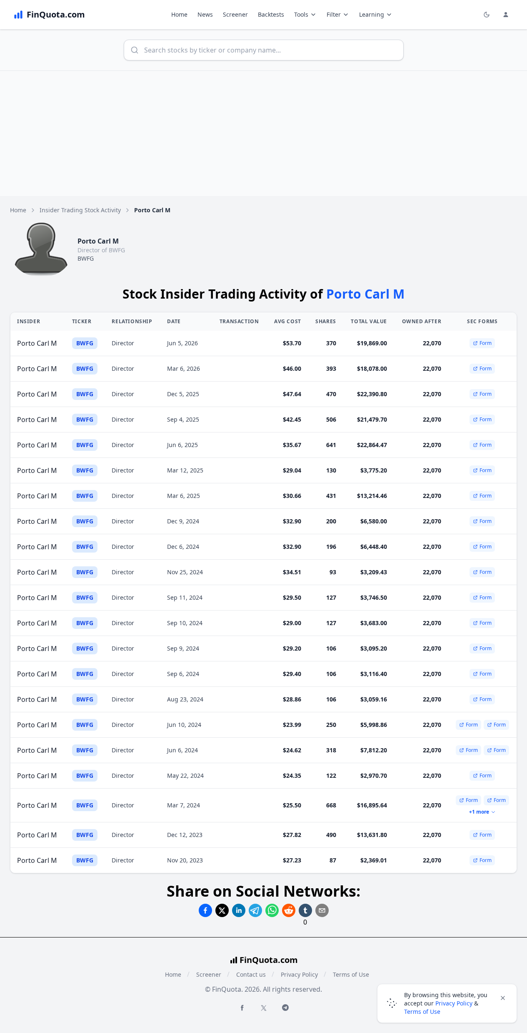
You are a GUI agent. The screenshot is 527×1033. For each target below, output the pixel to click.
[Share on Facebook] (205, 910)
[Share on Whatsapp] (272, 910)
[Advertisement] (264, 133)
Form (486, 343)
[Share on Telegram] (255, 910)
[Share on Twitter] (222, 910)
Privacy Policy (299, 974)
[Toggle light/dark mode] (487, 15)
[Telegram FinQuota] (285, 1007)
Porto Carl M (37, 343)
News (205, 14)
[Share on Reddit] (288, 910)
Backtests (271, 14)
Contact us (251, 974)
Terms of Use (351, 974)
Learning (371, 14)
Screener (235, 14)
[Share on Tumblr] (305, 910)
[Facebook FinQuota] (242, 1007)
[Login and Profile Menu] (506, 15)
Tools (301, 14)
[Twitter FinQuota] (263, 1008)
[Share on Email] (322, 910)
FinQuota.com (269, 959)
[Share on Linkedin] (238, 910)
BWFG (85, 258)
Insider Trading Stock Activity (80, 210)
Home (179, 14)
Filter (334, 14)
